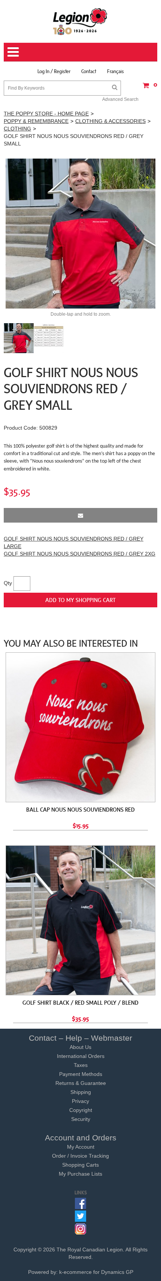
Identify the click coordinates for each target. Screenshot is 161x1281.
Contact (88, 71)
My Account (80, 1147)
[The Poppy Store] (80, 21)
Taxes (81, 1065)
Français (115, 71)
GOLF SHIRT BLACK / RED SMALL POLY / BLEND (80, 1002)
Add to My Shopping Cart (80, 599)
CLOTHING (17, 129)
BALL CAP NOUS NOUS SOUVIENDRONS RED (80, 809)
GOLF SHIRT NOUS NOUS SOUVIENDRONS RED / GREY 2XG (79, 554)
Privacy (80, 1101)
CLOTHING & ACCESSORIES (110, 121)
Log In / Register (53, 71)
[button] (148, 88)
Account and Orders (80, 1137)
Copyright (80, 1110)
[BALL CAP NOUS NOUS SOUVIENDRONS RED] (80, 727)
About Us (80, 1047)
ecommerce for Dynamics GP (98, 1272)
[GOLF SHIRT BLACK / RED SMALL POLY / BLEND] (80, 920)
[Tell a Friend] (80, 515)
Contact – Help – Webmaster (80, 1038)
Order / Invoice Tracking (80, 1156)
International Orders (80, 1056)
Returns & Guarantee (80, 1083)
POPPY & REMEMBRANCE (36, 121)
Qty (8, 583)
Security (80, 1119)
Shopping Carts (80, 1165)
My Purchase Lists (80, 1174)
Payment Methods (80, 1074)
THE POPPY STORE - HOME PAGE (46, 114)
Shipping (80, 1092)
